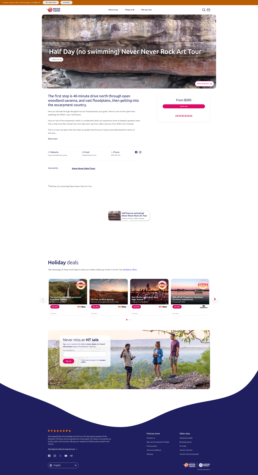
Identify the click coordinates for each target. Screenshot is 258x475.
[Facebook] (49, 455)
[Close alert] (256, 2)
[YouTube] (66, 455)
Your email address (69, 350)
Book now (184, 106)
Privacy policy (152, 446)
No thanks (66, 2)
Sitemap (150, 454)
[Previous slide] (43, 299)
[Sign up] (208, 9)
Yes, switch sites (51, 2)
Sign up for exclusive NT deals (158, 442)
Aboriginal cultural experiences (61, 449)
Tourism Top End (186, 450)
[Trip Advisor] (71, 455)
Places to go (113, 10)
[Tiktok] (77, 455)
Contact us (151, 438)
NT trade (183, 446)
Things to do (129, 10)
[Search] (204, 9)
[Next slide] (215, 299)
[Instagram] (55, 455)
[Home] (53, 10)
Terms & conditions (154, 450)
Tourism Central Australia (189, 454)
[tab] (126, 319)
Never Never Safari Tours (83, 168)
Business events (186, 442)
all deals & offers (130, 269)
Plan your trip (146, 10)
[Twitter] (60, 455)
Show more (52, 138)
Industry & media (186, 438)
